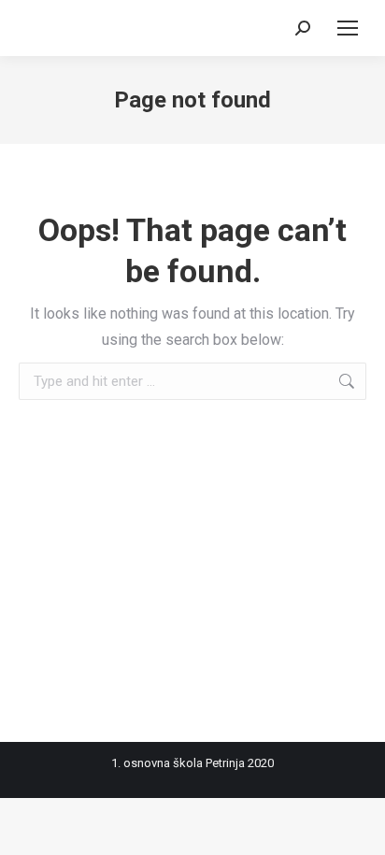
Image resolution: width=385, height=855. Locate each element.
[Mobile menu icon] (347, 28)
